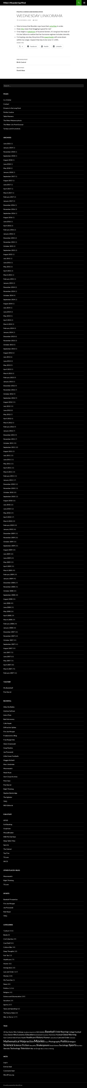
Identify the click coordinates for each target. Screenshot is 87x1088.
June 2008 (7, 607)
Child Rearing (61, 1031)
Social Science (54, 1045)
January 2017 (8, 201)
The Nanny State (9, 1013)
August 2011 (7, 451)
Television (25, 1048)
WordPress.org (8, 1075)
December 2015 (9, 238)
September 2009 (9, 546)
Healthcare (7, 959)
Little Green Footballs (11, 756)
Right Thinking (8, 789)
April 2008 (7, 615)
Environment (38, 1035)
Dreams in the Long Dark (12, 108)
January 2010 (8, 529)
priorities (53, 26)
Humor (5, 964)
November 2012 (9, 390)
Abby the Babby (8, 707)
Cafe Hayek (7, 723)
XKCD (5, 861)
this (22, 29)
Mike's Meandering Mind (14, 2)
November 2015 (9, 242)
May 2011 (6, 464)
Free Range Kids (9, 740)
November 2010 (9, 488)
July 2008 (6, 603)
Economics (21, 1035)
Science (8, 1045)
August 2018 (7, 160)
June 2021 (7, 144)
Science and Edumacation (33, 12)
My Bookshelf (8, 688)
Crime (5, 1035)
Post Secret (7, 692)
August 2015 (7, 254)
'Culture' (6, 931)
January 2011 (8, 480)
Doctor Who (12, 1035)
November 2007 (9, 636)
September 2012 (9, 398)
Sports (5, 1005)
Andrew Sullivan (9, 711)
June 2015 (7, 263)
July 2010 (6, 505)
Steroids (6, 1048)
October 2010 (8, 492)
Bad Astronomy (8, 719)
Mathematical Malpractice (18, 1041)
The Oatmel (7, 849)
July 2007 (6, 652)
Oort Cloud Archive (10, 777)
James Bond (53, 1038)
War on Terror (8, 1017)
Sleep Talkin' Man (9, 841)
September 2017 (9, 176)
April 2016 (7, 226)
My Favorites (8, 980)
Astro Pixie (7, 715)
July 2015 (6, 258)
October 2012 (8, 394)
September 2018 (9, 156)
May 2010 (6, 513)
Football (59, 1035)
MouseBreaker (8, 833)
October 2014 (8, 295)
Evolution (46, 1035)
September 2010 (9, 496)
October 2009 (8, 542)
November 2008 (9, 587)
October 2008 (8, 591)
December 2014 (9, 287)
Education (29, 1034)
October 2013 (8, 345)
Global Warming (69, 1034)
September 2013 (9, 349)
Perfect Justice (8, 112)
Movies (5, 976)
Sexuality (33, 1045)
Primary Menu (84, 2)
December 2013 (9, 336)
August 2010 (7, 501)
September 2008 (9, 595)
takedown (31, 31)
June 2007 (7, 656)
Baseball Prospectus (10, 899)
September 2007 (9, 644)
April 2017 (7, 189)
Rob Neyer (7, 912)
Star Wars (79, 1045)
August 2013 (7, 353)
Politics (20, 12)
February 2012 (8, 427)
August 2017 (7, 180)
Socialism (6, 1000)
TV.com (6, 857)
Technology (15, 1048)
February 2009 (8, 574)
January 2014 (8, 332)
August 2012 (7, 402)
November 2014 (9, 291)
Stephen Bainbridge (10, 793)
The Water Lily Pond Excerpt (13, 124)
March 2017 (7, 193)
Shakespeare (43, 1045)
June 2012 (7, 410)
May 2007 (6, 661)
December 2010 (9, 484)
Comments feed (8, 1071)
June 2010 (7, 509)
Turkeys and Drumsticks (11, 129)
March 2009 (7, 570)
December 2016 (9, 205)
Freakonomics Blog (10, 736)
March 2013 (7, 373)
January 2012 (8, 431)
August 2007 (7, 648)
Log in (5, 1062)
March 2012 (7, 423)
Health (23, 1038)
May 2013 (6, 365)
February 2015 (8, 279)
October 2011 (8, 443)
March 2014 (7, 324)
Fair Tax (6, 955)
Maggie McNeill (8, 760)
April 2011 (7, 468)
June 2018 (7, 164)
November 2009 (9, 537)
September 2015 (9, 250)
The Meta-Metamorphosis (12, 120)
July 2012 (6, 406)
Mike (36, 20)
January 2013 (8, 382)
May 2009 (6, 562)
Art (35, 1032)
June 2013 (7, 361)
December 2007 (9, 632)
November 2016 (9, 209)
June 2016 (7, 222)
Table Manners (8, 116)
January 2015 (8, 283)
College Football (74, 1032)
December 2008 (9, 583)
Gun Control (7, 1038)
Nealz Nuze (7, 773)
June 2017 (7, 185)
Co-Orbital (7, 100)
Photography (54, 1041)
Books (5, 935)
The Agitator (7, 797)
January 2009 (8, 579)
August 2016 (7, 217)
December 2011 (9, 435)
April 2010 (7, 517)
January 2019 (8, 148)
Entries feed (7, 1067)
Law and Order (8, 972)
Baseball (50, 1031)
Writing (51, 1048)
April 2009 (7, 566)
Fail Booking (7, 824)
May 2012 (6, 414)
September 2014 (9, 299)
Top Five (6, 853)
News (5, 984)
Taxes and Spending (10, 1009)
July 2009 (6, 554)
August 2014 (7, 304)
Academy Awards (29, 1032)
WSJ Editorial (8, 805)
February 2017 (8, 197)
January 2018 (8, 172)
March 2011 (7, 472)
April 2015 (7, 271)
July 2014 (6, 308)
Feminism (52, 1035)
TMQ (5, 801)
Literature (72, 1037)
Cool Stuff (7, 943)
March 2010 (7, 521)
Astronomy (40, 1032)
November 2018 (9, 152)
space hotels (49, 37)
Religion (6, 992)
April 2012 (7, 418)
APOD (5, 820)
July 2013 (6, 357)
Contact (6, 104)
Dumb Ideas (21, 69)
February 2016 (8, 230)
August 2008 (7, 599)
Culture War (7, 947)
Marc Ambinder (9, 764)
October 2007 (8, 640)
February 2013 (8, 377)
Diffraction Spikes (9, 727)
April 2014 (7, 320)
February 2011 (8, 476)
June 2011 (7, 460)
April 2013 (7, 369)
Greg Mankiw (8, 748)
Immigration (7, 968)
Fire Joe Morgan (9, 731)
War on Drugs (35, 1048)
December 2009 (9, 533)
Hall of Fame (17, 1038)
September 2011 (9, 447)
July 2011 (6, 455)
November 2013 (9, 341)
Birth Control (22, 61)
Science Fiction (21, 1045)
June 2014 (7, 312)
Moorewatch (7, 768)
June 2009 (7, 558)
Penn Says (6, 781)
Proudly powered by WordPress (12, 1085)
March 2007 (7, 669)
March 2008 (7, 620)
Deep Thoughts (8, 951)
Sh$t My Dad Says (9, 837)
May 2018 (6, 168)
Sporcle (6, 845)
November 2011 (9, 439)
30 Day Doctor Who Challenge (13, 1032)
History (39, 1037)
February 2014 (8, 328)
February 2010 (8, 525)
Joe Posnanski (8, 752)
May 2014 (6, 316)
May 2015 (6, 267)
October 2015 (8, 246)
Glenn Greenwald (9, 744)
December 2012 (9, 386)
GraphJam (7, 828)
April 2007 (7, 665)
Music (46, 1042)
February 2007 (8, 673)
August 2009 (7, 550)
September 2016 (9, 213)
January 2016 (8, 234)
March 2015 (7, 275)
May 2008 (6, 611)
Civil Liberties (8, 939)
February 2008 (8, 624)
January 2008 (8, 628)
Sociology (63, 1045)
